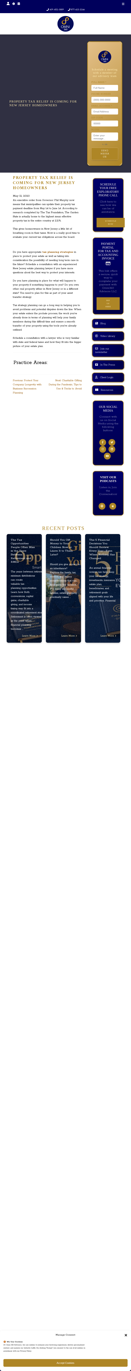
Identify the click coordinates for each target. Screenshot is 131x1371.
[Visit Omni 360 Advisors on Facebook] (102, 442)
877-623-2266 (78, 9)
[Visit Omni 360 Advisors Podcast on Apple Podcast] (112, 506)
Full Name (98, 82)
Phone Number (101, 94)
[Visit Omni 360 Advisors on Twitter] (111, 442)
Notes (95, 129)
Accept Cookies (65, 1362)
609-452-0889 (57, 9)
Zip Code (97, 117)
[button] (126, 1335)
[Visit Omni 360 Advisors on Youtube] (107, 456)
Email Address (101, 106)
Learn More (29, 635)
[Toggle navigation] (123, 4)
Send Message (104, 153)
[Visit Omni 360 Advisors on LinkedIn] (111, 449)
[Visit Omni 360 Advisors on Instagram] (102, 449)
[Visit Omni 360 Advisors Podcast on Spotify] (102, 506)
